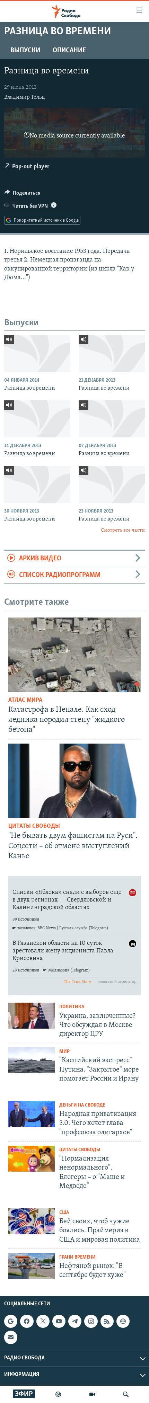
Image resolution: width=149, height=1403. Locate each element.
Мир (64, 1051)
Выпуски (25, 50)
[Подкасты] (123, 1321)
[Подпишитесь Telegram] (74, 1321)
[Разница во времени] (37, 353)
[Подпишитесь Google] (10, 1321)
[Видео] (92, 1394)
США (64, 1212)
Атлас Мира (25, 700)
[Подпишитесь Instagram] (90, 1321)
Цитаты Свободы (34, 826)
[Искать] (125, 1394)
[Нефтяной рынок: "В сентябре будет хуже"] (31, 1266)
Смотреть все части (123, 530)
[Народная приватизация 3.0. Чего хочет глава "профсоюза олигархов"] (31, 1114)
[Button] (23, 194)
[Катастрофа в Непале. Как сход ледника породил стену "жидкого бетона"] (74, 655)
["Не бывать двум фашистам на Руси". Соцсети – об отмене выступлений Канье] (74, 781)
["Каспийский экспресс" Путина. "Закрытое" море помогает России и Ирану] (31, 1060)
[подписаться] (10, 1337)
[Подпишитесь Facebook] (26, 1321)
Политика (71, 1007)
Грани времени (77, 1257)
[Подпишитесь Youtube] (58, 1321)
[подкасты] (58, 1394)
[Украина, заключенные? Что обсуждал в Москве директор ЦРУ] (31, 1016)
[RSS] (107, 1321)
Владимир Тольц (24, 97)
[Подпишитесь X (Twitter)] (43, 1321)
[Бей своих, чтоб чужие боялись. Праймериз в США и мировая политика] (31, 1221)
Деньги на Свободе (82, 1105)
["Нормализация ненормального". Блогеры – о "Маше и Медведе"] (31, 1159)
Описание (69, 50)
